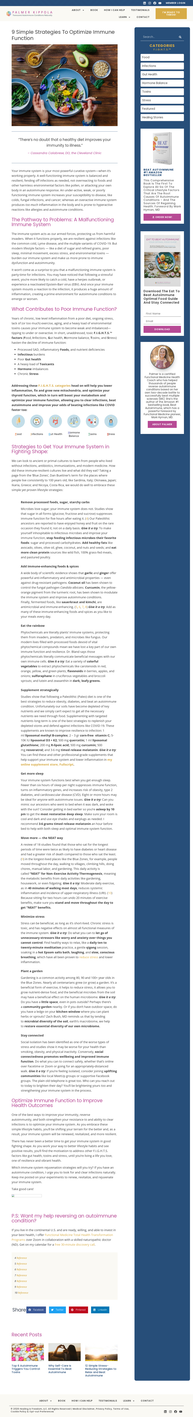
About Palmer (162, 424)
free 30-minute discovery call (75, 1244)
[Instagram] (149, 3)
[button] (36, 1310)
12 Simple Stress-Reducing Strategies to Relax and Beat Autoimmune (100, 1370)
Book (94, 10)
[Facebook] (154, 3)
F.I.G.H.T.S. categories (54, 386)
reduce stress (88, 957)
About (76, 10)
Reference (22, 1258)
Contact (143, 17)
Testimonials (140, 10)
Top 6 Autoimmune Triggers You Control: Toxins (26, 1369)
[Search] (180, 37)
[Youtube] (159, 3)
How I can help (114, 10)
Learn (123, 17)
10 (109, 893)
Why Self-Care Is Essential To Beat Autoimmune (60, 1369)
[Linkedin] (144, 3)
